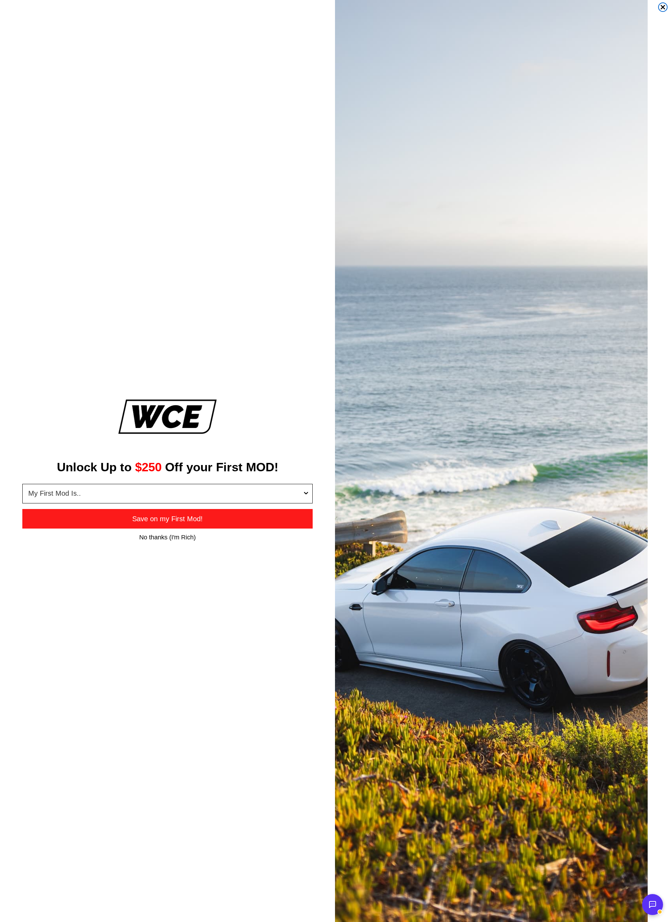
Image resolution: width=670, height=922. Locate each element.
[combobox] (165, 493)
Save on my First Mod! (167, 519)
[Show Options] (306, 493)
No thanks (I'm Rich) (167, 537)
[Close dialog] (662, 7)
